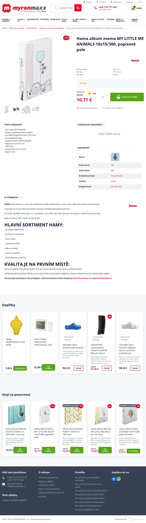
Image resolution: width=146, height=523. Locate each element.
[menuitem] (88, 2)
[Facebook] (114, 479)
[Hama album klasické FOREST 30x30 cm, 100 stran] (73, 428)
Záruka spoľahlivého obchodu (51, 492)
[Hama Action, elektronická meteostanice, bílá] (44, 343)
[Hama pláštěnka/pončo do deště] (16, 343)
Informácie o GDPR (47, 485)
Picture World (116, 175)
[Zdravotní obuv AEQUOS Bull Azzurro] (73, 343)
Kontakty (42, 496)
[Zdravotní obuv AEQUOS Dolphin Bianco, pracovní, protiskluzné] (129, 343)
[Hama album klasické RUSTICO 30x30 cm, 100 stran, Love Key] (16, 428)
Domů (4, 28)
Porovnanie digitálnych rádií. (87, 509)
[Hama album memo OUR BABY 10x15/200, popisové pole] (129, 428)
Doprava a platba (46, 481)
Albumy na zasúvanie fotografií (51, 28)
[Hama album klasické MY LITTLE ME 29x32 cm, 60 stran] (101, 428)
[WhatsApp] (119, 479)
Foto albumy (31, 28)
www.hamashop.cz (81, 278)
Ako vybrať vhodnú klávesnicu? (88, 505)
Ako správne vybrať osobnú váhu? (89, 494)
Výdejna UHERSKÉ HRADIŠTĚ (14, 500)
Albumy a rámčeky (16, 28)
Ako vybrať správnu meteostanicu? (90, 502)
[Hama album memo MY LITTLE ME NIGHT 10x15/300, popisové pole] (44, 428)
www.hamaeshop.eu (101, 278)
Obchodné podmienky (48, 477)
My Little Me (116, 186)
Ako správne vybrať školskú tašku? (90, 498)
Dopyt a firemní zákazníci (49, 489)
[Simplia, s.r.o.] (136, 519)
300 (112, 170)
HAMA (113, 181)
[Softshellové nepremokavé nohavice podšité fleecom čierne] (101, 343)
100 (112, 165)
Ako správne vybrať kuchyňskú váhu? (91, 490)
